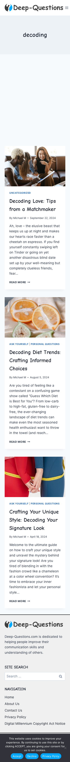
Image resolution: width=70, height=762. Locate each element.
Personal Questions (45, 344)
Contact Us (13, 710)
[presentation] (35, 166)
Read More (19, 282)
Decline (32, 756)
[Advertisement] (35, 105)
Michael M (19, 218)
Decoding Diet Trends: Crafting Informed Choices (35, 360)
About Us (12, 704)
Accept (17, 756)
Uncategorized (20, 192)
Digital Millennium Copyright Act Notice (35, 724)
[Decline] (65, 748)
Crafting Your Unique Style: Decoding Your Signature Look (34, 520)
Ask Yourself (18, 344)
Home (9, 697)
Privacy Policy (15, 717)
